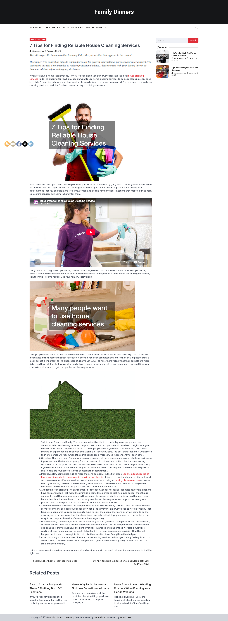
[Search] (196, 28)
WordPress (125, 617)
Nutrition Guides (73, 27)
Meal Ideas (35, 27)
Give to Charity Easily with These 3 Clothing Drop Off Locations (46, 588)
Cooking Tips (52, 27)
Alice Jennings (38, 51)
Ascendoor (99, 617)
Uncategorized (38, 39)
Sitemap (70, 617)
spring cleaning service (128, 480)
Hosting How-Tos (96, 27)
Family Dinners (114, 11)
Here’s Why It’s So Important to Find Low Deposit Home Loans (90, 586)
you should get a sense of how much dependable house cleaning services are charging (95, 475)
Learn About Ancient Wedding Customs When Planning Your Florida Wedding (132, 588)
